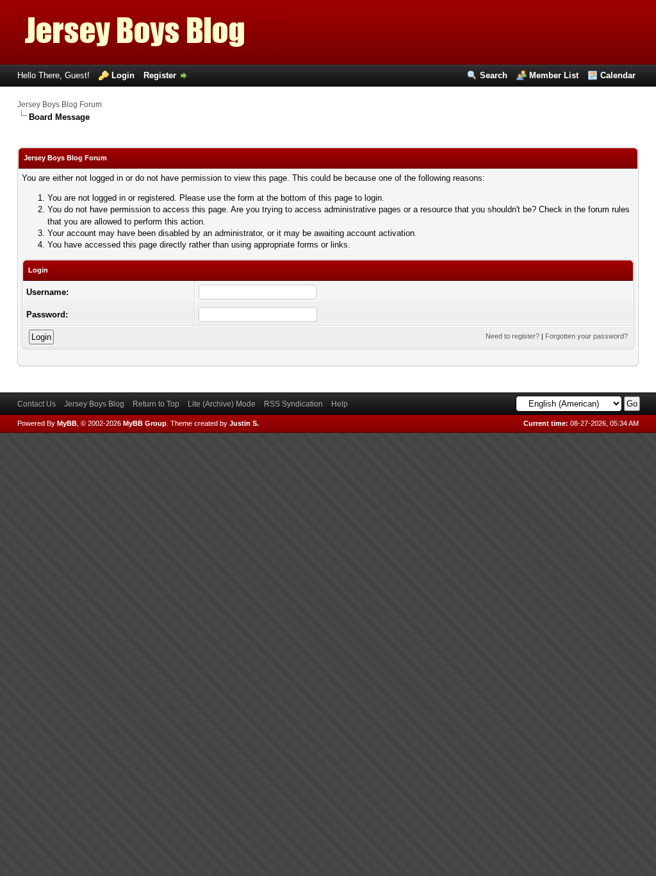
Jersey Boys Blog (94, 404)
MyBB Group (145, 423)
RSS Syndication (293, 404)
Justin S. (244, 423)
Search (493, 75)
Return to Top (156, 404)
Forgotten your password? (586, 336)
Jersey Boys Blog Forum (59, 104)
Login (123, 75)
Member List (553, 75)
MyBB (67, 423)
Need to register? (512, 336)
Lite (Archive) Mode (222, 404)
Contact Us (36, 404)
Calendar (618, 75)
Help (339, 404)
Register (160, 75)
